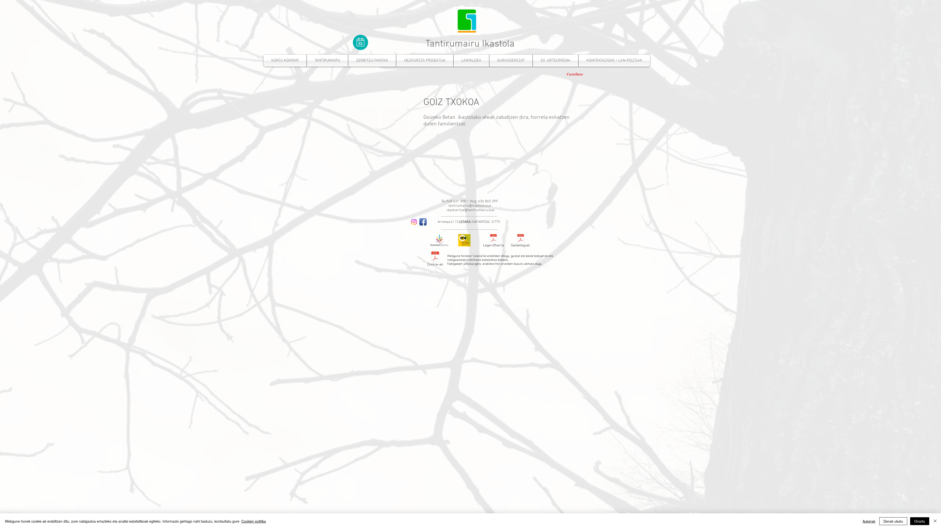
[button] (372, 61)
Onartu (919, 521)
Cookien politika (253, 521)
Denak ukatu (893, 521)
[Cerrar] (935, 521)
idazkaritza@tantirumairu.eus (470, 210)
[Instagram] (414, 222)
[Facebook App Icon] (423, 222)
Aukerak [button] (869, 521)
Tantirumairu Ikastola (470, 44)
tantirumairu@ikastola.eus (469, 206)
